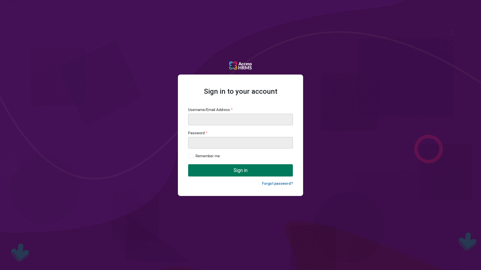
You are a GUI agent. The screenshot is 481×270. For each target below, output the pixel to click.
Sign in (240, 170)
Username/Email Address (210, 110)
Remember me (208, 156)
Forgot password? (277, 184)
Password (197, 133)
